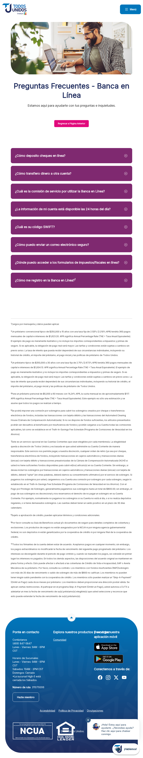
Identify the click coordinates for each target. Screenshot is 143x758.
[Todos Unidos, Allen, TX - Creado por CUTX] (14, 9)
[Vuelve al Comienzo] (71, 617)
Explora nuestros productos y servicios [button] (71, 632)
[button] (71, 155)
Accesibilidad (47, 710)
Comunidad (59, 639)
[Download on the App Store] (106, 647)
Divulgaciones (95, 710)
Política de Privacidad (71, 710)
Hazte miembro (28, 697)
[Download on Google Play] (108, 659)
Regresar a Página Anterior (71, 123)
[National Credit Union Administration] (33, 731)
